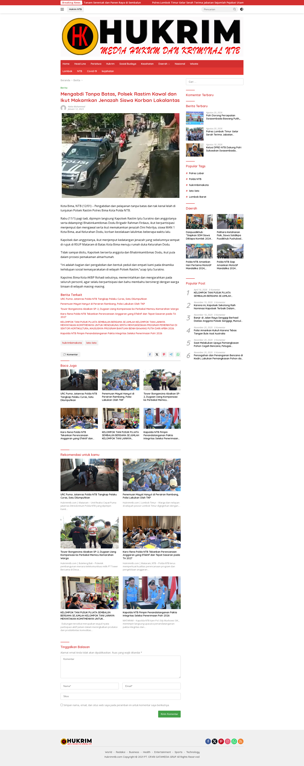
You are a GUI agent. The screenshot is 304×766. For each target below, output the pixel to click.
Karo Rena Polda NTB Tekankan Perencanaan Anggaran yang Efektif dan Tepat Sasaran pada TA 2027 (118, 315)
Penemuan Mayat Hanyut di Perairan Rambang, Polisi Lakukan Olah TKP (103, 303)
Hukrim (110, 63)
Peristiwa (96, 63)
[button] (234, 9)
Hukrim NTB (75, 9)
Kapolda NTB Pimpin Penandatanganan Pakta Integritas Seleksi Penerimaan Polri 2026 (111, 333)
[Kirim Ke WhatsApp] (178, 354)
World (108, 752)
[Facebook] (208, 742)
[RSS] (240, 742)
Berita (64, 87)
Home (66, 63)
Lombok (67, 71)
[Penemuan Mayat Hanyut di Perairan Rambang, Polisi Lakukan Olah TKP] (120, 379)
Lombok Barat (197, 196)
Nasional (180, 63)
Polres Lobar (196, 173)
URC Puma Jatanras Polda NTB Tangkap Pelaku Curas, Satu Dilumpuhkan (104, 298)
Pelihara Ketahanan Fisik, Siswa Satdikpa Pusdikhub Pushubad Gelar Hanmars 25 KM (229, 235)
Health (146, 752)
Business (134, 752)
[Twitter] (214, 742)
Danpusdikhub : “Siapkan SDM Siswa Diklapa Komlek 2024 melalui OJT (198, 235)
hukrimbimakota (72, 342)
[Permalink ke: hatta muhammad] (63, 107)
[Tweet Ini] (157, 354)
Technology (193, 752)
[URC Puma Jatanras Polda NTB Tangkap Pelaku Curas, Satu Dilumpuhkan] (79, 379)
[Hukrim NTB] (152, 36)
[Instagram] (227, 742)
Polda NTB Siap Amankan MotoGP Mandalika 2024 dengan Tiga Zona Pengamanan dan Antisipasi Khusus (228, 265)
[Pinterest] (221, 742)
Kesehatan (147, 63)
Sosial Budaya (127, 63)
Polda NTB (195, 179)
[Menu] (63, 9)
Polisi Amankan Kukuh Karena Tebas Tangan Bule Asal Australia (215, 332)
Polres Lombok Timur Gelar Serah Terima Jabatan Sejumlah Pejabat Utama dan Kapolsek (164, 2)
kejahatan (108, 71)
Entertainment (162, 752)
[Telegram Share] (171, 354)
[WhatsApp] (234, 742)
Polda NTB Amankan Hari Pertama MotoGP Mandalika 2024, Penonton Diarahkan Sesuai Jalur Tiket (198, 265)
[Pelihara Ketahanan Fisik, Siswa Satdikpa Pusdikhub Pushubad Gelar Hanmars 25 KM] (230, 221)
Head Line (80, 63)
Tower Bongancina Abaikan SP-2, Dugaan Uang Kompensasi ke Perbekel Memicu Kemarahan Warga (120, 309)
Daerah (163, 63)
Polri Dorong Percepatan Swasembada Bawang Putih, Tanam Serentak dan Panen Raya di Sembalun (223, 117)
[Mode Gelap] (241, 9)
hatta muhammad (76, 106)
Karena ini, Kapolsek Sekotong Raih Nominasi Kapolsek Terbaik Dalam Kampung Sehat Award (215, 307)
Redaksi (120, 752)
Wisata (194, 63)
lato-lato (91, 342)
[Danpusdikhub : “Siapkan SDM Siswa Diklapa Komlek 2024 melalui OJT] (199, 221)
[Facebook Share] (150, 354)
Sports (178, 752)
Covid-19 (92, 71)
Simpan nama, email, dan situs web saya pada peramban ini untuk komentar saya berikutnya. (116, 705)
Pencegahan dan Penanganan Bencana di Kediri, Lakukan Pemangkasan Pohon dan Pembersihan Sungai (218, 357)
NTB (79, 71)
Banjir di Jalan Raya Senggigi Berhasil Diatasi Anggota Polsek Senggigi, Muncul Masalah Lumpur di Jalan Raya (217, 319)
